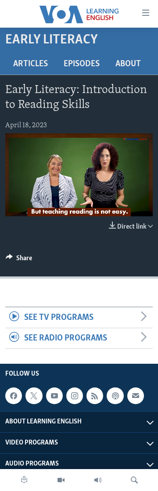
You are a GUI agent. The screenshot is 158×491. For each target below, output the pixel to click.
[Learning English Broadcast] (98, 480)
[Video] (61, 480)
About (128, 64)
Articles (30, 64)
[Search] (134, 480)
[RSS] (94, 395)
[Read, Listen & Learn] (24, 480)
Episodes (82, 64)
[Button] (19, 260)
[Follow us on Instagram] (74, 395)
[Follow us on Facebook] (13, 395)
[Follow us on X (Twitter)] (33, 395)
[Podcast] (115, 395)
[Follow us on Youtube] (54, 395)
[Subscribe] (135, 395)
